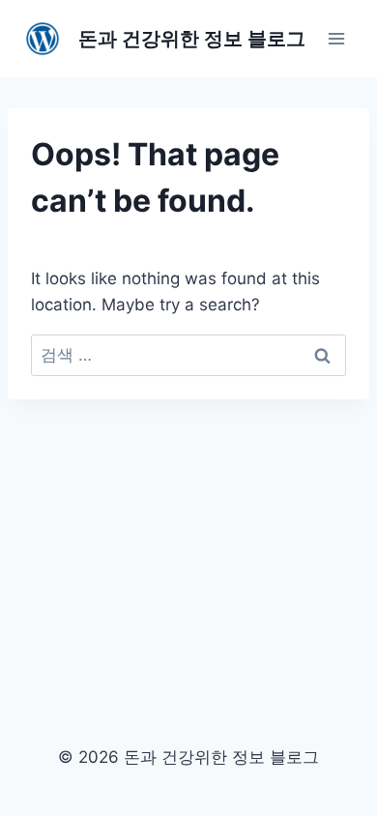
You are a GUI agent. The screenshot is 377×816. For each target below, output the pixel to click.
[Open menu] (336, 38)
